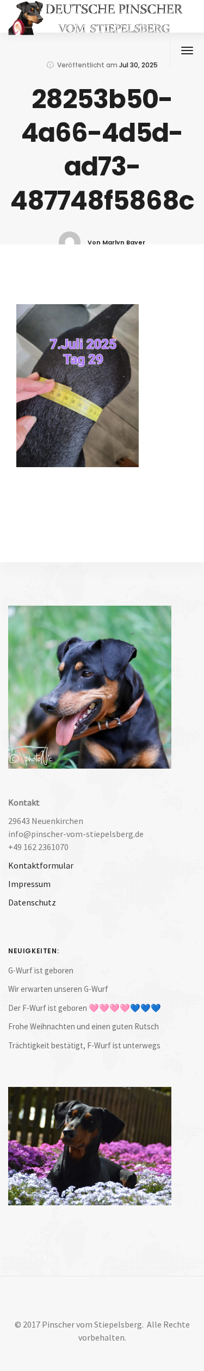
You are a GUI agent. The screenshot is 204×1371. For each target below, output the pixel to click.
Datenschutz (32, 902)
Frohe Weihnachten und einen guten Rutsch (83, 1026)
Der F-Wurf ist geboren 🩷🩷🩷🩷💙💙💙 (84, 1008)
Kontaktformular (40, 865)
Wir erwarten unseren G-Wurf (58, 989)
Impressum (29, 883)
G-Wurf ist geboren (40, 970)
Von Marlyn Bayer (116, 242)
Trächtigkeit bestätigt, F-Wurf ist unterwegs (84, 1045)
